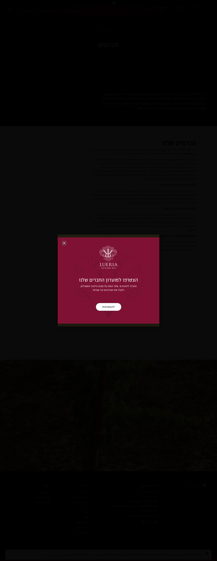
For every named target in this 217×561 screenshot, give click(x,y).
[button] (64, 243)
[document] (108, 280)
